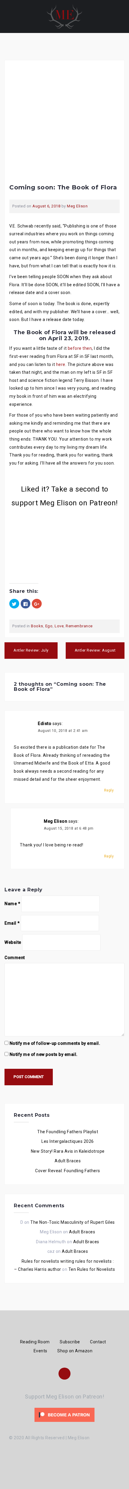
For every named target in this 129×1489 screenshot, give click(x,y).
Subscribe (70, 1341)
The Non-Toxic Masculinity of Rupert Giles (72, 1222)
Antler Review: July (31, 650)
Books (37, 626)
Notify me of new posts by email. (44, 1054)
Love (59, 626)
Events (40, 1350)
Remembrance (79, 626)
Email (12, 923)
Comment (14, 957)
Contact (98, 1341)
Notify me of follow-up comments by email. (55, 1043)
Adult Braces (68, 1160)
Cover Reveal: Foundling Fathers (67, 1170)
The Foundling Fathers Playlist (67, 1131)
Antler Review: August (95, 650)
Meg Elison (77, 206)
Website (12, 942)
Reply (109, 790)
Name (12, 903)
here (60, 364)
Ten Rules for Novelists (91, 1269)
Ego (49, 626)
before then (80, 348)
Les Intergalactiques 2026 (67, 1141)
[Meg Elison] (64, 16)
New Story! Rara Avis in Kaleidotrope (68, 1151)
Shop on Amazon (74, 1350)
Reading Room (35, 1341)
